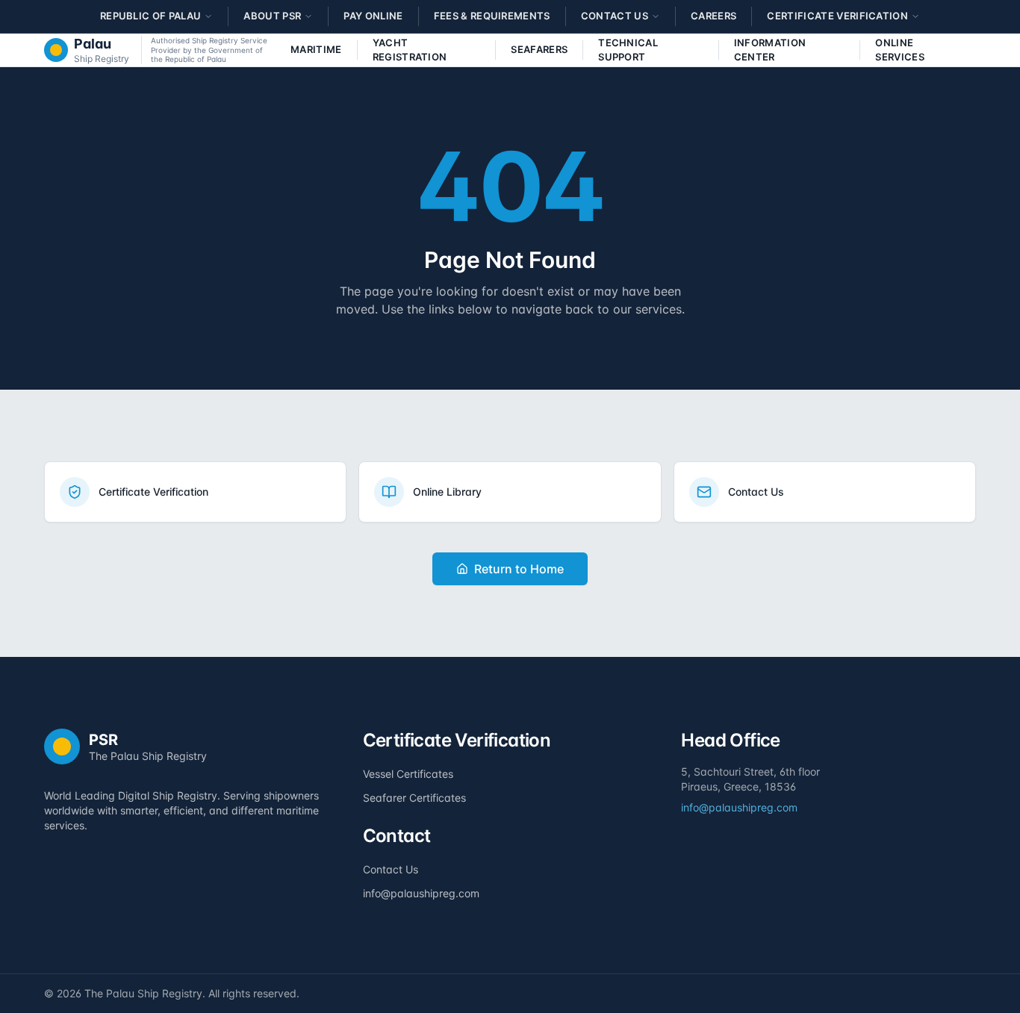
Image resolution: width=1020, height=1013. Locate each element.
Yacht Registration (410, 50)
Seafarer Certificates (414, 797)
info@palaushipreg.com (421, 893)
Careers (713, 16)
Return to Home (519, 568)
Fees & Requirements (492, 16)
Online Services (899, 50)
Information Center (770, 50)
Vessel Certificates (408, 773)
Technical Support (628, 50)
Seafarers (539, 49)
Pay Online (372, 16)
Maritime (316, 49)
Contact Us (390, 869)
